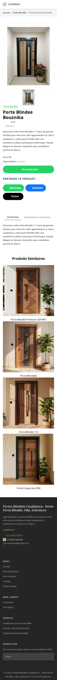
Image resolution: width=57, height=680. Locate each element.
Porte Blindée (19, 12)
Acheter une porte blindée (16, 628)
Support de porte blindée (15, 633)
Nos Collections (10, 571)
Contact (7, 581)
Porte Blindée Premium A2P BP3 (28, 319)
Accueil (6, 12)
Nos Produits (9, 576)
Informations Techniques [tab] (37, 217)
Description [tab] (13, 217)
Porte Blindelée (28, 375)
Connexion (8, 602)
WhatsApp (15, 187)
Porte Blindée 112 (28, 432)
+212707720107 (14, 535)
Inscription (8, 607)
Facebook (37, 187)
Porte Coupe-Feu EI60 (28, 488)
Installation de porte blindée (17, 623)
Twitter (15, 196)
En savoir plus (30, 169)
